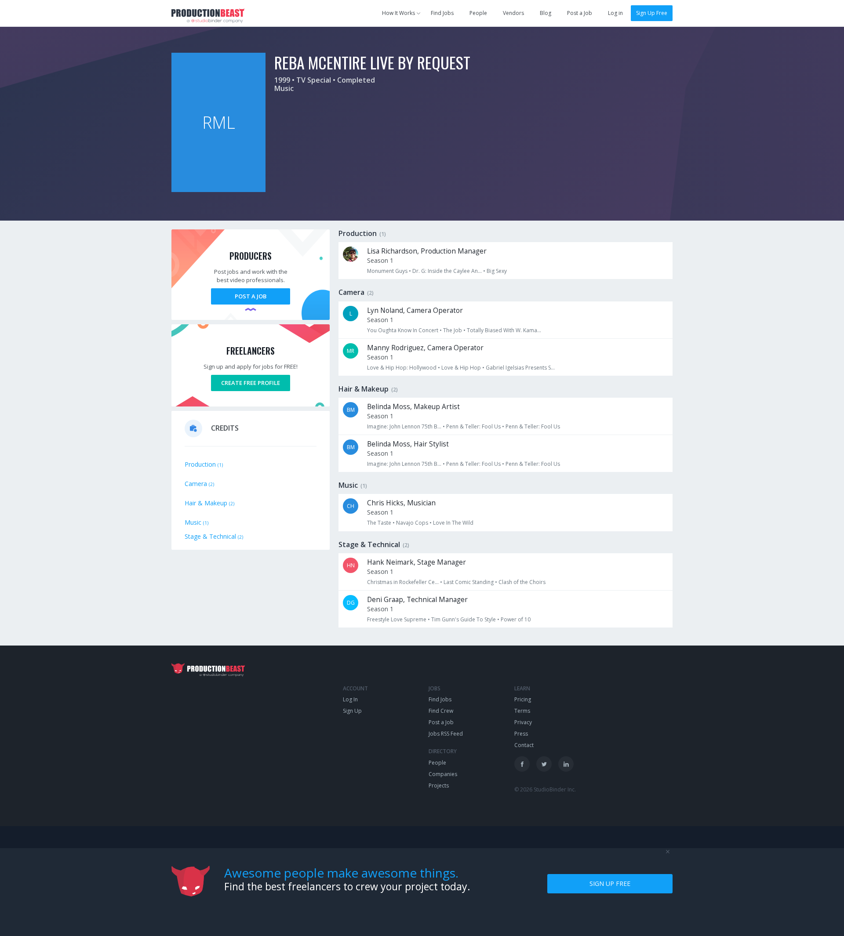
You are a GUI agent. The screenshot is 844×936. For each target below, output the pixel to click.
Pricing (522, 699)
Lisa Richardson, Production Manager (427, 251)
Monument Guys (387, 271)
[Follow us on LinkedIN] (566, 764)
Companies (443, 774)
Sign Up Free (651, 13)
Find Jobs (442, 13)
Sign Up (352, 711)
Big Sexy (497, 271)
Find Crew (441, 711)
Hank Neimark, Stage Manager (416, 562)
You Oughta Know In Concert (402, 330)
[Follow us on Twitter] (544, 764)
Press (521, 733)
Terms (522, 711)
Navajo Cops (412, 522)
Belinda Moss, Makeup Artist (413, 406)
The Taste (379, 522)
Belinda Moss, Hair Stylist (408, 444)
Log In (350, 699)
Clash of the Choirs (522, 582)
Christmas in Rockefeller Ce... (403, 582)
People (478, 13)
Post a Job (579, 13)
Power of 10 (516, 619)
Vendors (513, 13)
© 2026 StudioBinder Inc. (545, 789)
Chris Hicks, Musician (401, 503)
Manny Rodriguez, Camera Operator (425, 347)
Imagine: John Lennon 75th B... (404, 426)
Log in (615, 13)
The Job (452, 330)
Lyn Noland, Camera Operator (415, 310)
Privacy (523, 722)
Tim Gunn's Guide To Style (463, 619)
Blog (545, 13)
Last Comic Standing (469, 582)
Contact (524, 745)
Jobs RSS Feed (446, 733)
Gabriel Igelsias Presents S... (520, 367)
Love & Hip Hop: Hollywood (402, 367)
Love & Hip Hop (461, 367)
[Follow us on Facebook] (522, 764)
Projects (439, 785)
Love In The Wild (453, 522)
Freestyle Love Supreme (396, 619)
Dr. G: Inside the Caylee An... (447, 271)
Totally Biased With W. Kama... (504, 330)
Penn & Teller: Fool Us (473, 426)
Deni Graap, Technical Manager (417, 599)
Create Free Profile (250, 383)
